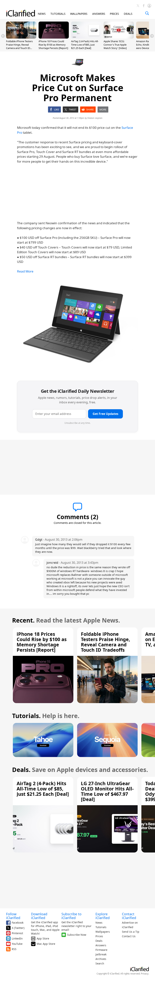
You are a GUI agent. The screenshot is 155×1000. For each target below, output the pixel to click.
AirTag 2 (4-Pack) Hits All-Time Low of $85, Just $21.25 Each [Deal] (84, 45)
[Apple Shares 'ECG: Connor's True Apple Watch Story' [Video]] (119, 37)
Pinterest (17, 933)
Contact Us (129, 936)
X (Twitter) (18, 928)
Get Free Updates (105, 414)
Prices (99, 936)
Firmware (101, 950)
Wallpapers (102, 931)
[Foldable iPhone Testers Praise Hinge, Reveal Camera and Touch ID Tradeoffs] (21, 37)
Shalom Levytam (94, 117)
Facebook (17, 922)
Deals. (21, 770)
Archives (100, 959)
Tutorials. (26, 716)
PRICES (114, 14)
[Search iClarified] (147, 13)
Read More (25, 271)
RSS (14, 949)
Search (99, 963)
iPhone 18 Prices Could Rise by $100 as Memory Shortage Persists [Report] (53, 45)
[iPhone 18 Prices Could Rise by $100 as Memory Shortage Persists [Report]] (54, 37)
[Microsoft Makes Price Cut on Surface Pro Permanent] (77, 327)
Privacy (144, 973)
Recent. (23, 620)
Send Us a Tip (130, 931)
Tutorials (100, 927)
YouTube (17, 944)
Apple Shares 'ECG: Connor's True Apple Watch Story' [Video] (115, 45)
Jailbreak (100, 954)
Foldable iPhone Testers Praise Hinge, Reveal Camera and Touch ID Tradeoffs (19, 46)
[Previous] (3, 36)
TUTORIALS (57, 14)
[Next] (152, 36)
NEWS (42, 14)
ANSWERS (98, 14)
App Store (43, 938)
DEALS (128, 14)
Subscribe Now (76, 934)
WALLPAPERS (78, 14)
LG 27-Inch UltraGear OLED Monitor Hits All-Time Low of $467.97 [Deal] (107, 791)
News (98, 922)
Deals (98, 941)
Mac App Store (46, 944)
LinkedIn (17, 938)
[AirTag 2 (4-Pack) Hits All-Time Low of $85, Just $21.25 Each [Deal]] (86, 37)
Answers (100, 945)
